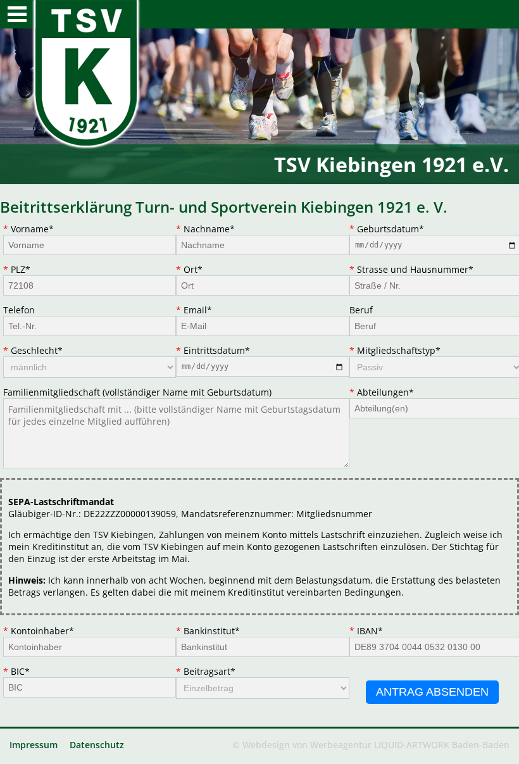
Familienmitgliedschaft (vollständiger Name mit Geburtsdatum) (137, 392)
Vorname (32, 229)
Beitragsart (209, 671)
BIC (31, 671)
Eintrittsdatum (216, 350)
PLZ (31, 269)
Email (204, 310)
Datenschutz (97, 745)
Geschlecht (36, 350)
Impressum (33, 745)
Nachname (209, 229)
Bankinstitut (211, 631)
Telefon (19, 310)
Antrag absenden (432, 692)
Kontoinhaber (42, 631)
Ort (204, 269)
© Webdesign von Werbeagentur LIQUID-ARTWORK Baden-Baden (371, 745)
